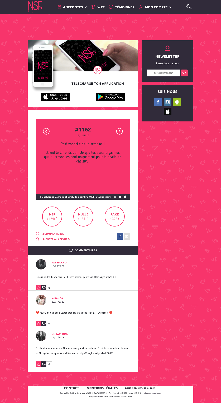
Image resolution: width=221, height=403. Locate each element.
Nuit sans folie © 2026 (140, 388)
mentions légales (102, 388)
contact (71, 388)
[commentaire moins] (43, 287)
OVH (99, 396)
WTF (100, 7)
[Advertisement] (108, 27)
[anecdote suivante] (119, 131)
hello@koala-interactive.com (152, 393)
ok (184, 73)
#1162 (83, 130)
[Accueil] (35, 6)
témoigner (125, 7)
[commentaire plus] (38, 287)
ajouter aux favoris (56, 239)
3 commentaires (53, 234)
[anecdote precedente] (46, 131)
